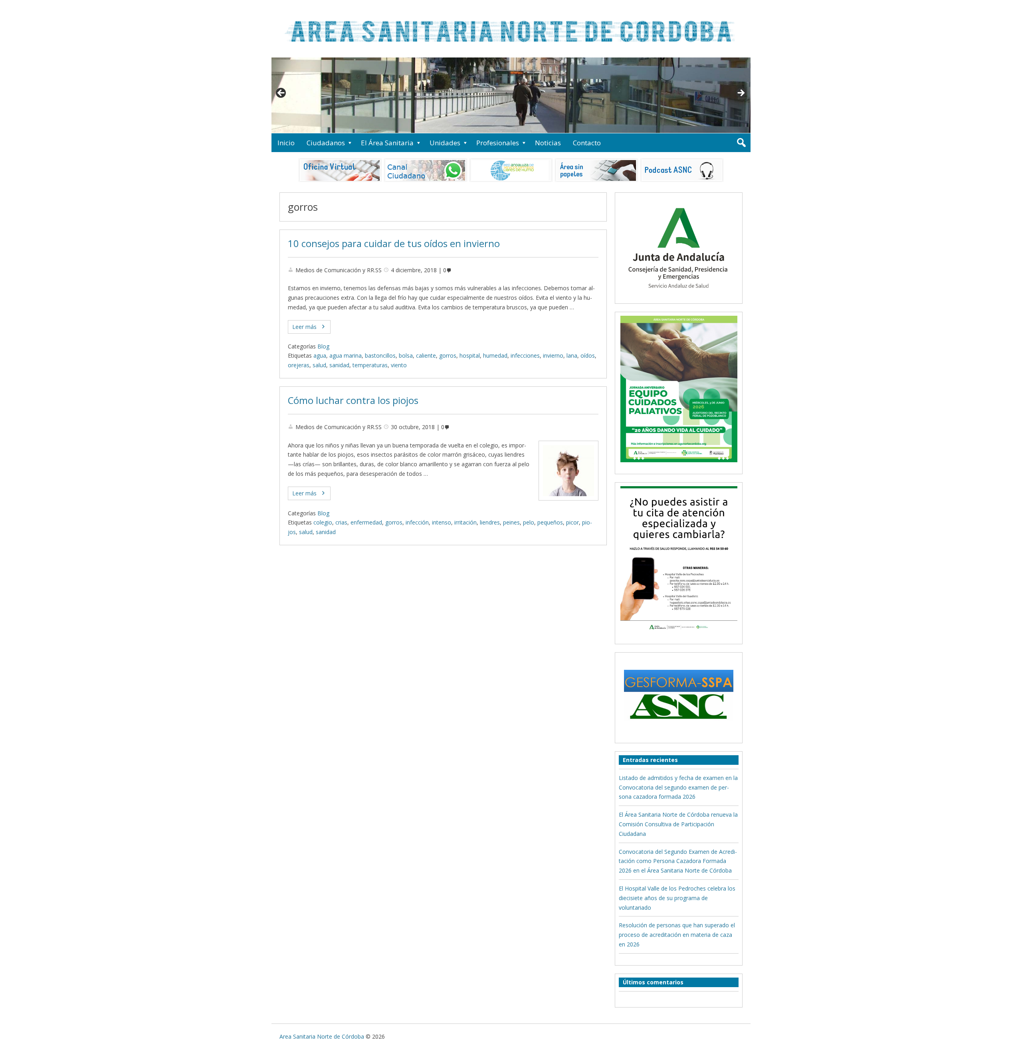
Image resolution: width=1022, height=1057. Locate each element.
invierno (553, 355)
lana (571, 355)
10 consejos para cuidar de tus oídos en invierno (394, 243)
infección (417, 522)
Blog (323, 346)
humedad (495, 355)
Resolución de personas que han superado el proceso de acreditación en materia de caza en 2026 (677, 934)
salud (319, 365)
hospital (470, 355)
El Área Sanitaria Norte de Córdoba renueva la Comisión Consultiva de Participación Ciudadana (678, 824)
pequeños (550, 522)
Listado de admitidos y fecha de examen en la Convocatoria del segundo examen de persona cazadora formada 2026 (678, 787)
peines (511, 522)
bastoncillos (380, 355)
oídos (587, 355)
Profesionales (497, 142)
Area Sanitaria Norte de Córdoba (321, 1036)
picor (572, 522)
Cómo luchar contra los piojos (353, 400)
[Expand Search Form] (741, 142)
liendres (490, 522)
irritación (465, 522)
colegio (322, 522)
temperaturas (370, 365)
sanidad (339, 365)
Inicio (286, 142)
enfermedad (366, 522)
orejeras (298, 365)
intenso (441, 522)
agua (319, 355)
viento (399, 365)
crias (341, 522)
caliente (426, 355)
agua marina (345, 355)
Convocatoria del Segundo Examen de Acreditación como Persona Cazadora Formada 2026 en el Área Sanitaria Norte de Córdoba (678, 861)
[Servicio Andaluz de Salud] (679, 295)
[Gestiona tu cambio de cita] (679, 389)
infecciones (525, 355)
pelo (528, 522)
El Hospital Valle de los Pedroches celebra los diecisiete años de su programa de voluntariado (677, 898)
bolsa (406, 355)
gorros (447, 355)
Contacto (587, 142)
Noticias (548, 142)
